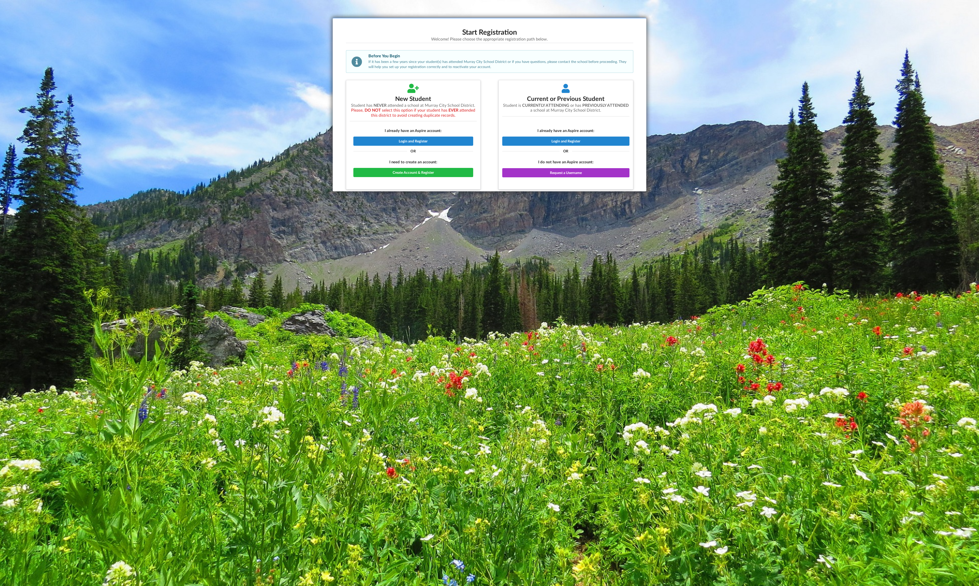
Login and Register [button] (413, 141)
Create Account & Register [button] (413, 172)
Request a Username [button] (566, 172)
